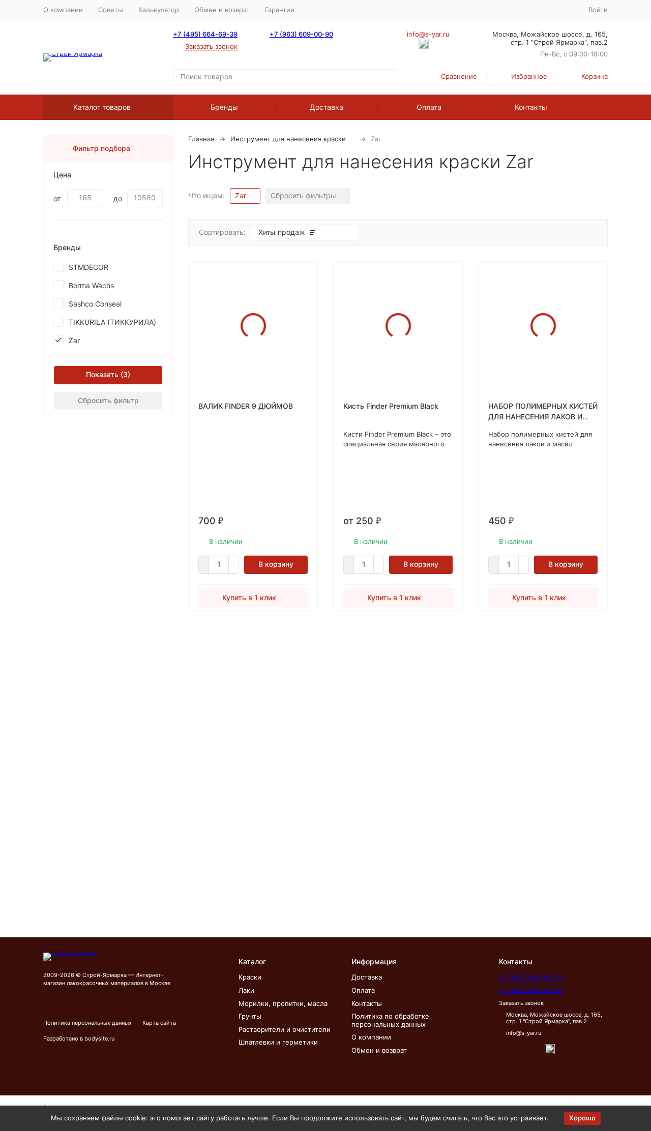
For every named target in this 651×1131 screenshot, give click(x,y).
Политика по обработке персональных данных (390, 1020)
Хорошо (582, 1118)
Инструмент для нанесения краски (288, 139)
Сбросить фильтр (108, 400)
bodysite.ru (99, 1038)
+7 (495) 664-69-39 (205, 34)
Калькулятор (158, 10)
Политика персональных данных (87, 1022)
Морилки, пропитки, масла (283, 1003)
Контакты (531, 107)
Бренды (224, 107)
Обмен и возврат (222, 10)
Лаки (246, 990)
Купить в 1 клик (249, 597)
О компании (63, 10)
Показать (102, 374)
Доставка (326, 107)
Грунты (250, 1016)
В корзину (275, 564)
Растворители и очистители (285, 1029)
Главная (201, 139)
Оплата (429, 107)
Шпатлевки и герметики (278, 1042)
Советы (110, 10)
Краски (250, 977)
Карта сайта (159, 1022)
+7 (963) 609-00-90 (301, 34)
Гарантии (279, 10)
